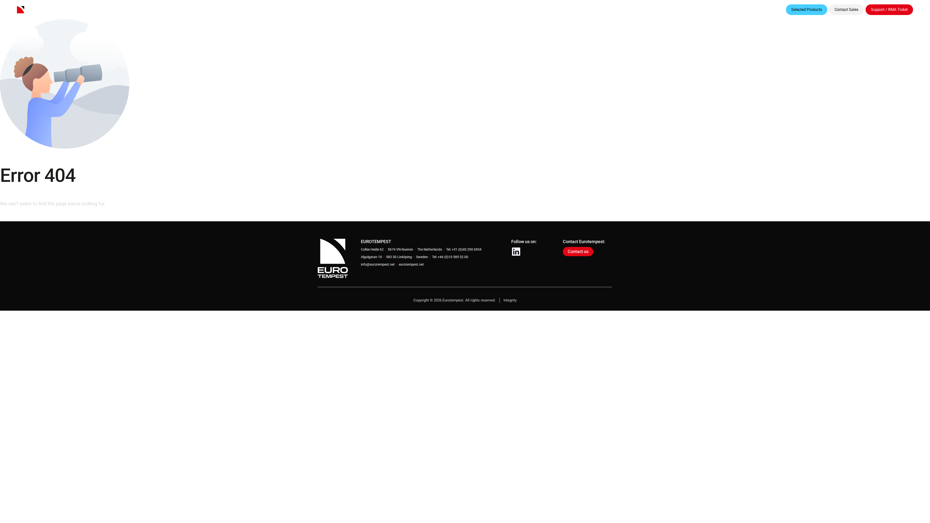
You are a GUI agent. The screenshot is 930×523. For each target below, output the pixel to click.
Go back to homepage (23, 217)
